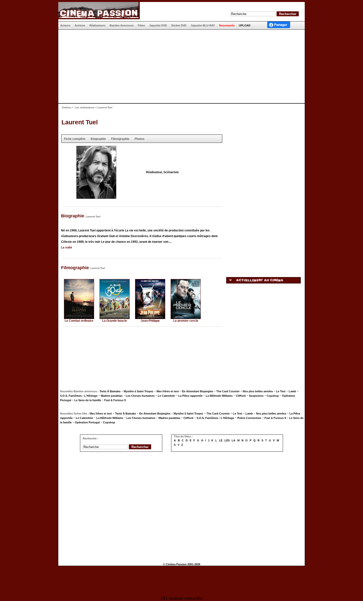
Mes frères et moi (168, 391)
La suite (66, 247)
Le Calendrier (166, 395)
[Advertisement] (179, 66)
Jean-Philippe (150, 320)
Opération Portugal (87, 422)
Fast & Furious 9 (115, 400)
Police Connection (249, 417)
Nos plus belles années (258, 391)
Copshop (273, 395)
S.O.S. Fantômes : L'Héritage (79, 395)
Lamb (292, 391)
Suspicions (256, 395)
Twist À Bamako (110, 391)
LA (233, 440)
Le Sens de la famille (87, 400)
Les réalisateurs (85, 107)
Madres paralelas (111, 395)
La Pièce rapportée (190, 395)
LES (227, 440)
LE (220, 440)
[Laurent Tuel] (96, 197)
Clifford (241, 395)
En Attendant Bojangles (197, 391)
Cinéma (66, 107)
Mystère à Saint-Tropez (138, 391)
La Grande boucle (114, 320)
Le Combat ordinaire (79, 320)
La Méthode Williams (219, 395)
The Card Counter (228, 391)
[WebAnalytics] (181, 582)
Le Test (280, 391)
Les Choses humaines (140, 395)
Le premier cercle (185, 320)
